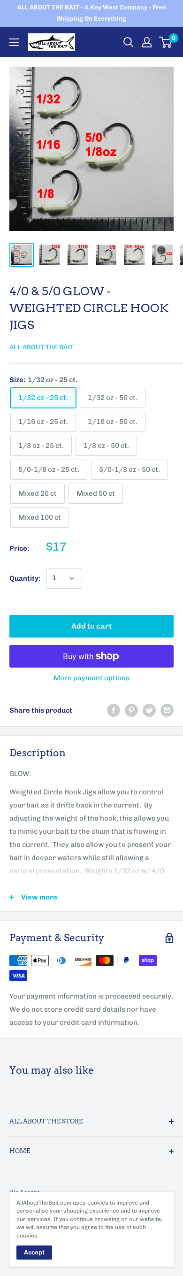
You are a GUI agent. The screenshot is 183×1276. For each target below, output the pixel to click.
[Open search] (128, 42)
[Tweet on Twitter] (149, 710)
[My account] (147, 42)
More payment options (91, 678)
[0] (166, 42)
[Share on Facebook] (113, 710)
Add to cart (91, 626)
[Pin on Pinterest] (131, 710)
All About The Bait (41, 347)
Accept (34, 1252)
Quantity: (24, 578)
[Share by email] (167, 710)
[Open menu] (14, 42)
